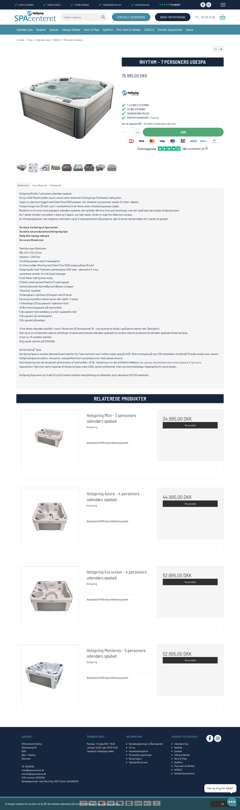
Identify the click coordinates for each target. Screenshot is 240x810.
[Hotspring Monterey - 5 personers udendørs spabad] (50, 678)
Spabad (53, 29)
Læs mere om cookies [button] (108, 803)
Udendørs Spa (24, 29)
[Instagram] (208, 4)
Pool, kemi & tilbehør (128, 29)
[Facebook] (202, 4)
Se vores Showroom (31, 240)
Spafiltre (108, 29)
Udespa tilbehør (71, 29)
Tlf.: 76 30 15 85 (205, 17)
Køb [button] (183, 132)
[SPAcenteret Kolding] (35, 16)
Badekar (41, 29)
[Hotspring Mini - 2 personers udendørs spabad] (50, 443)
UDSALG (149, 29)
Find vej (154, 117)
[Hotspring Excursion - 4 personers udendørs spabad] (50, 599)
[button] (215, 49)
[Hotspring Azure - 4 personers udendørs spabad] (50, 521)
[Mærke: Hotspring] (130, 93)
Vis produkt (190, 425)
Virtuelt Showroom (131, 17)
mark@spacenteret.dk (33, 770)
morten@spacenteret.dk (34, 773)
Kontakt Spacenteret (170, 29)
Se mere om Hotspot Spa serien (38, 227)
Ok (222, 803)
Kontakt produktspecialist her (160, 123)
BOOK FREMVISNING (172, 17)
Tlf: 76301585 (28, 766)
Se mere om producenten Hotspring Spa (43, 231)
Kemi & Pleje (91, 29)
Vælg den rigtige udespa (34, 235)
